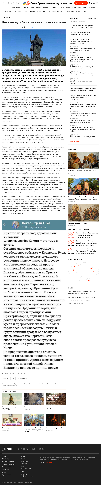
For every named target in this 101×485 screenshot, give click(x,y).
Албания (25, 7)
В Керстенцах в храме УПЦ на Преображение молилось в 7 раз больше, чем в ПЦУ (81, 59)
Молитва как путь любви (54, 428)
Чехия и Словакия (89, 7)
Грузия (68, 7)
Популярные (83, 21)
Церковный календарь (78, 230)
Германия (54, 7)
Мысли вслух (70, 11)
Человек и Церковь (29, 11)
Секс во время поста (9, 428)
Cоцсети (23, 459)
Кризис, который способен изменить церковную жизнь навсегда (34, 430)
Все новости (74, 141)
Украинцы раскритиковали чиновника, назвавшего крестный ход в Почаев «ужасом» (83, 41)
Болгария (46, 7)
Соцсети (6, 17)
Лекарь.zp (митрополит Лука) (34, 27)
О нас (22, 471)
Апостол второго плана (77, 223)
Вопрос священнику (58, 11)
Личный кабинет (26, 468)
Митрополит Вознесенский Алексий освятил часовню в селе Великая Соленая (82, 50)
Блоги (89, 11)
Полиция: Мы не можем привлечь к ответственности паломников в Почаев (82, 81)
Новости (8, 11)
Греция (61, 7)
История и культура (43, 11)
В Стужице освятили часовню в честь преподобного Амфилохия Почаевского (83, 97)
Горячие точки (81, 11)
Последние (73, 21)
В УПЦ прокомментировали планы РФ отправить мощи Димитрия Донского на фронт (83, 129)
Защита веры (17, 11)
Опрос (23, 456)
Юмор (71, 288)
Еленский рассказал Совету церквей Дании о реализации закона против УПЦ (83, 106)
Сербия (74, 7)
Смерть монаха (29, 407)
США (79, 7)
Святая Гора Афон (35, 7)
